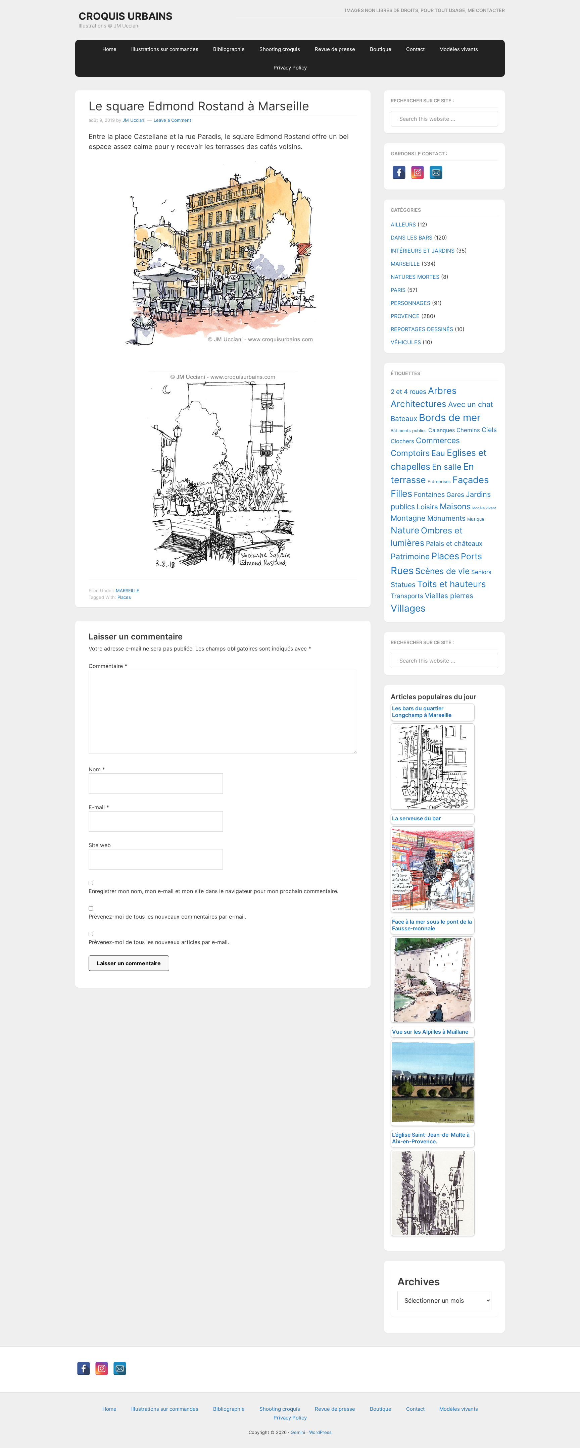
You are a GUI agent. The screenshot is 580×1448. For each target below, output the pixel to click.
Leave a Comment (172, 120)
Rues (402, 570)
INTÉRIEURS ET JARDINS (422, 250)
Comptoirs (410, 453)
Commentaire (108, 666)
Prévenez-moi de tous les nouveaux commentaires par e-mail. (167, 916)
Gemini (298, 1432)
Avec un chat (470, 404)
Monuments (446, 518)
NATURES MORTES (415, 276)
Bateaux (404, 418)
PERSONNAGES (410, 303)
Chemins (468, 430)
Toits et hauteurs (451, 584)
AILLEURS (403, 224)
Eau (438, 453)
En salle (447, 467)
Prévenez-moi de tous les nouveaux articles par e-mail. (159, 942)
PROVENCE (405, 316)
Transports (407, 596)
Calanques (441, 430)
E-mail (99, 807)
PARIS (398, 290)
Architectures (418, 404)
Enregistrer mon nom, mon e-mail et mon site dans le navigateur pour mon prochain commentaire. (213, 891)
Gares (455, 495)
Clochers (402, 441)
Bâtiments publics (409, 430)
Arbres (442, 390)
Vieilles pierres (449, 595)
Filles (401, 493)
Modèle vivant (484, 508)
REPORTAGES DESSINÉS (422, 329)
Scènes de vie (442, 571)
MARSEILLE (127, 590)
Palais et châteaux (454, 543)
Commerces (438, 440)
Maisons (455, 506)
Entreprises (439, 481)
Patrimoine (410, 556)
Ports (471, 556)
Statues (403, 584)
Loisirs (427, 507)
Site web (100, 845)
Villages (408, 608)
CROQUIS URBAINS (126, 16)
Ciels (489, 430)
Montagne (408, 518)
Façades (470, 479)
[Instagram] (417, 172)
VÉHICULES (406, 342)
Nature (405, 530)
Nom (97, 769)
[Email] (436, 172)
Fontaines (429, 494)
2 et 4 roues (408, 392)
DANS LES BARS (411, 237)
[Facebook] (399, 172)
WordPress (320, 1432)
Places (124, 597)
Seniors (481, 572)
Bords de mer (450, 417)
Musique (475, 519)
